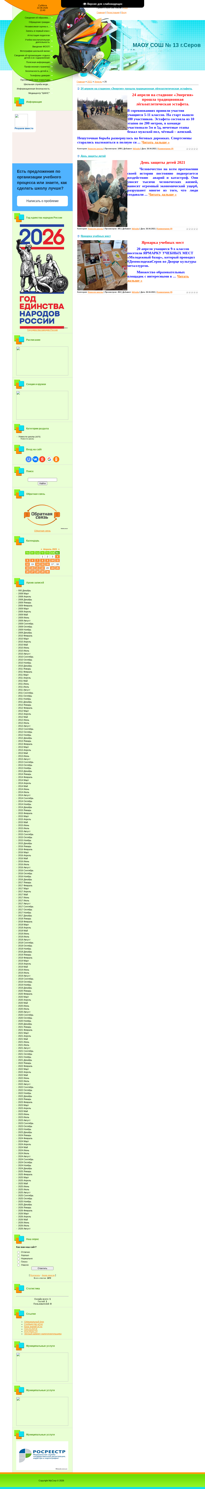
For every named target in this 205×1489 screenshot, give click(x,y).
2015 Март (23, 816)
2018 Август (24, 939)
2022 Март (23, 1069)
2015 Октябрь (25, 837)
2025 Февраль (25, 1174)
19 (27, 568)
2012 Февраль (25, 708)
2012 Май (23, 717)
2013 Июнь (23, 756)
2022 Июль (23, 1081)
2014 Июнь (23, 789)
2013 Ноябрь (24, 768)
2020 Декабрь (25, 1024)
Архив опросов (48, 1275)
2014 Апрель (24, 783)
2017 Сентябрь (25, 906)
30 (47, 572)
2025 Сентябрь (25, 1195)
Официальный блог (34, 1321)
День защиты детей (93, 156)
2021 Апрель (24, 1036)
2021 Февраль (25, 1030)
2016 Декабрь (25, 879)
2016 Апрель (24, 855)
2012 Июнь (23, 720)
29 (42, 572)
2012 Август (24, 726)
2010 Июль (23, 650)
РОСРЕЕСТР (31, 1331)
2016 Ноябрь (24, 876)
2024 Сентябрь (25, 1159)
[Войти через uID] (29, 459)
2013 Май (23, 753)
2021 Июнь (23, 1042)
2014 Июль (23, 792)
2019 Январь (24, 954)
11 (57, 560)
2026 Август (24, 1228)
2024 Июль (23, 1153)
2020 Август (24, 1012)
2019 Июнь (23, 970)
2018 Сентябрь (25, 942)
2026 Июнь (23, 1222)
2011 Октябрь (25, 696)
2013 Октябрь (25, 765)
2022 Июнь (23, 1078)
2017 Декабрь (25, 915)
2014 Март (23, 780)
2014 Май (23, 786)
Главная (101, 12)
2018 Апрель (24, 927)
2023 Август (24, 1120)
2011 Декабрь (25, 702)
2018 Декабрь (25, 951)
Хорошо (25, 1255)
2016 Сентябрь (25, 870)
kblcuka (136, 149)
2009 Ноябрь (24, 629)
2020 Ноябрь (24, 1021)
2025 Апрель (24, 1180)
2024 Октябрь (25, 1162)
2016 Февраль (25, 849)
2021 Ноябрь (24, 1057)
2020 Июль (23, 1009)
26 (27, 572)
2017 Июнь (23, 897)
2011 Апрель (24, 678)
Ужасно (25, 1265)
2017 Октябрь (25, 909)
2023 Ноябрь (24, 1129)
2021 (89, 81)
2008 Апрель (24, 596)
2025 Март (23, 1177)
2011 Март (23, 675)
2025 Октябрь (25, 1198)
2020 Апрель (24, 1000)
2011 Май (23, 681)
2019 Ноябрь (24, 985)
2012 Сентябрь (25, 729)
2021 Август (24, 1048)
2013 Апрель (24, 750)
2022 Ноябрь (24, 1093)
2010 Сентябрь (25, 657)
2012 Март (23, 711)
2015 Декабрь (25, 843)
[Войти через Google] (49, 459)
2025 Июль (23, 1189)
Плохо (24, 1261)
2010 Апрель (24, 641)
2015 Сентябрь (25, 834)
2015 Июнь (23, 825)
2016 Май (23, 858)
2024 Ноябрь (24, 1165)
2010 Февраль (25, 635)
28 (37, 572)
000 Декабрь (24, 590)
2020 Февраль (25, 994)
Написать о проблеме (42, 201)
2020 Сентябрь (25, 1015)
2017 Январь (24, 882)
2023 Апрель (24, 1108)
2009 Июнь (23, 617)
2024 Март (23, 1141)
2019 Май (23, 967)
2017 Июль (23, 900)
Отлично (25, 1252)
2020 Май (23, 1003)
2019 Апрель (24, 964)
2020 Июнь (23, 1006)
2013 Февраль (25, 744)
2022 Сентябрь (25, 1087)
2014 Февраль (25, 777)
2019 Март (23, 960)
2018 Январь (24, 918)
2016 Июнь (23, 861)
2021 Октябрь (25, 1054)
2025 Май (23, 1183)
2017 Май (23, 894)
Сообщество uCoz (33, 1324)
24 (52, 568)
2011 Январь (24, 669)
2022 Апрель (24, 1072)
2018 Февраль (25, 921)
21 (37, 568)
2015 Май (23, 822)
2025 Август (24, 1192)
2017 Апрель (24, 891)
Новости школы (27, 436)
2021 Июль (23, 1045)
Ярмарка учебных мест (96, 236)
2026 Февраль (25, 1210)
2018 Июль (23, 936)
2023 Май (23, 1111)
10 (52, 560)
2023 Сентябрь (25, 1123)
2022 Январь (24, 1063)
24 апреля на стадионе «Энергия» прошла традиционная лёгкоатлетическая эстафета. (136, 88)
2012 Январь (24, 705)
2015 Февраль (25, 813)
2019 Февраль (25, 957)
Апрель (98, 81)
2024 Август (24, 1156)
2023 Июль (23, 1117)
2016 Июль (23, 864)
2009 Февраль (25, 605)
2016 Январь (24, 846)
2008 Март (23, 593)
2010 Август (24, 654)
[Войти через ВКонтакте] (35, 459)
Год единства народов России (42, 330)
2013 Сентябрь (25, 762)
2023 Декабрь (25, 1132)
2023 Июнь (23, 1114)
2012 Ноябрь (24, 735)
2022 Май (23, 1075)
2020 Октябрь (25, 1018)
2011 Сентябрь (25, 693)
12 (27, 564)
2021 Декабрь (25, 1060)
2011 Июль (23, 687)
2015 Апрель (24, 819)
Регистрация (113, 12)
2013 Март (23, 747)
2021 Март (23, 1033)
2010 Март (23, 638)
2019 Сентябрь (25, 979)
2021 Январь (24, 1027)
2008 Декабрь (25, 599)
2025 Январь (24, 1171)
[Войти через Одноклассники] (56, 459)
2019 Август (24, 976)
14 (37, 564)
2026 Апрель (24, 1216)
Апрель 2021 (50, 549)
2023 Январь (24, 1099)
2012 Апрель (24, 714)
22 (42, 568)
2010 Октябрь (25, 660)
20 (32, 568)
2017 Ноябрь (24, 912)
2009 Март (23, 608)
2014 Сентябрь (25, 798)
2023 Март (23, 1105)
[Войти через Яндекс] (42, 459)
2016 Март (23, 852)
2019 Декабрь (25, 988)
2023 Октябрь (25, 1126)
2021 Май (23, 1039)
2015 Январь (24, 810)
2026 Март (23, 1213)
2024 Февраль (25, 1138)
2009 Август (24, 620)
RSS (125, 7)
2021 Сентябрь (25, 1051)
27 (32, 572)
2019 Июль (23, 973)
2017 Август (24, 903)
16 (47, 564)
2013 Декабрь (25, 771)
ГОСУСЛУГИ (30, 1329)
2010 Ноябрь (24, 663)
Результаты (35, 1275)
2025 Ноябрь (24, 1201)
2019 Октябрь (25, 982)
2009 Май (23, 614)
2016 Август (24, 867)
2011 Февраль (25, 672)
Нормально (27, 1258)
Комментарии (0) (165, 149)
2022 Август (24, 1084)
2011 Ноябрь (24, 699)
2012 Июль (23, 723)
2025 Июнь (23, 1186)
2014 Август (24, 795)
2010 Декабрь (25, 666)
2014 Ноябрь (24, 804)
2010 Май (23, 644)
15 (42, 564)
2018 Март (23, 924)
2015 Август (24, 831)
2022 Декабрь (25, 1096)
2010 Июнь (23, 647)
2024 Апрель (24, 1144)
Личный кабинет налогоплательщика (42, 1333)
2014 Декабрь (25, 807)
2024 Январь (24, 1135)
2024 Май (23, 1147)
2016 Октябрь (25, 873)
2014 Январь (24, 774)
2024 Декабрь (25, 1168)
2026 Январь (24, 1207)
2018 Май (23, 930)
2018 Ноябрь (24, 948)
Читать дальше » (156, 142)
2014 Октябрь (25, 801)
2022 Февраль (25, 1066)
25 (57, 568)
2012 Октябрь (25, 732)
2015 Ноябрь (24, 840)
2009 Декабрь (25, 632)
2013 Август (24, 759)
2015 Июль (23, 828)
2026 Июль (23, 1225)
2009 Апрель (24, 611)
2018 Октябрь (25, 945)
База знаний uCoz (33, 1326)
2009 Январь (24, 602)
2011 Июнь (23, 684)
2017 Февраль (25, 885)
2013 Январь (24, 741)
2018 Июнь (23, 933)
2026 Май (23, 1219)
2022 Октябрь (25, 1090)
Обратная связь (42, 531)
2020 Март (23, 997)
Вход (123, 12)
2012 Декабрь (25, 738)
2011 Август (24, 690)
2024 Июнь (23, 1150)
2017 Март (23, 888)
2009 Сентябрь (25, 623)
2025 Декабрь (25, 1204)
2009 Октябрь (25, 626)
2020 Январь (24, 991)
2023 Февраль (25, 1102)
